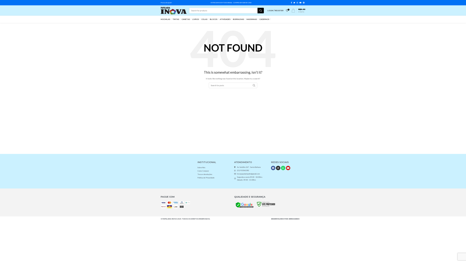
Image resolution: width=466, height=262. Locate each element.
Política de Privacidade (205, 178)
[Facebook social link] (291, 2)
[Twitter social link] (294, 2)
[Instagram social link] (297, 2)
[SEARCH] (261, 10)
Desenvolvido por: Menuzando (285, 219)
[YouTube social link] (300, 2)
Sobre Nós (201, 167)
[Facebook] (273, 168)
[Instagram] (278, 168)
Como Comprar (203, 171)
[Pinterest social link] (303, 2)
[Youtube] (288, 168)
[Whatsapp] (283, 168)
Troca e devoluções (204, 174)
